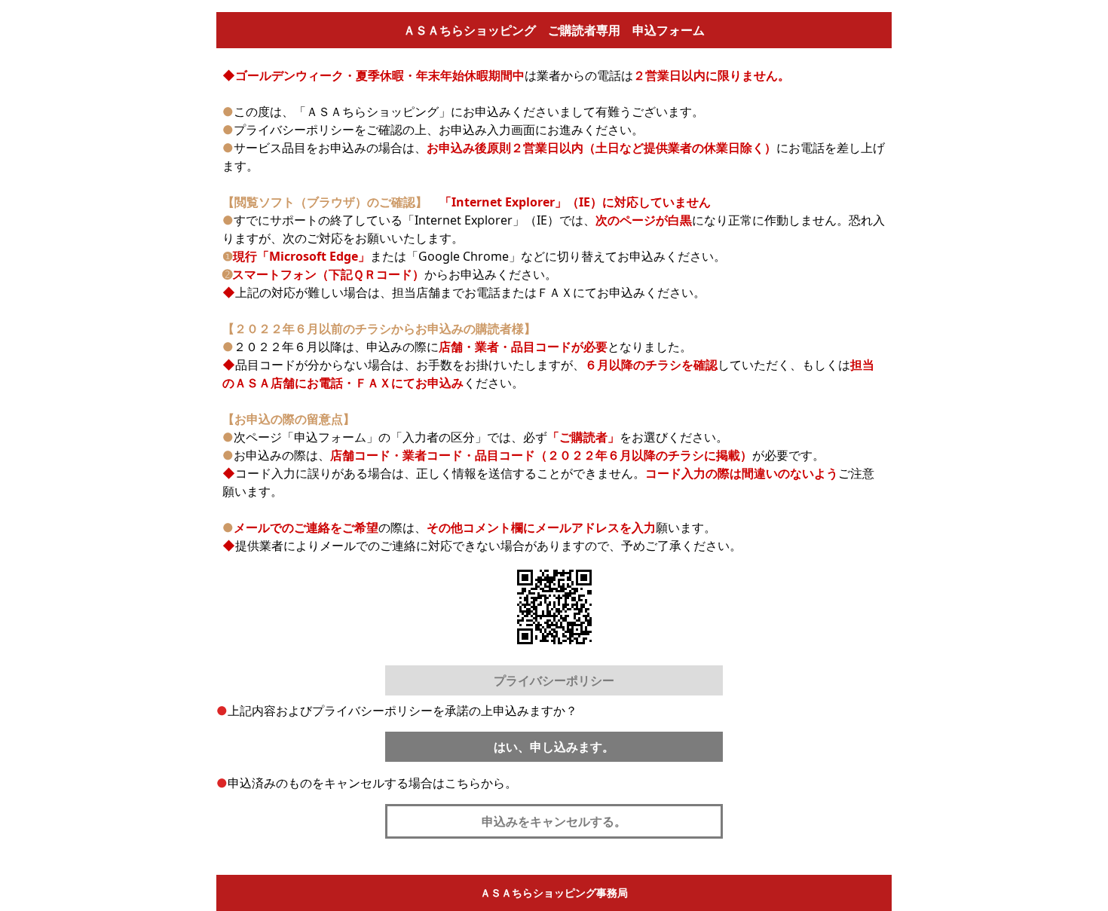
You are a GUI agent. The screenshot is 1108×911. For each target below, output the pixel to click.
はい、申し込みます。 (554, 746)
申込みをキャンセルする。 (554, 821)
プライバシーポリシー (554, 680)
